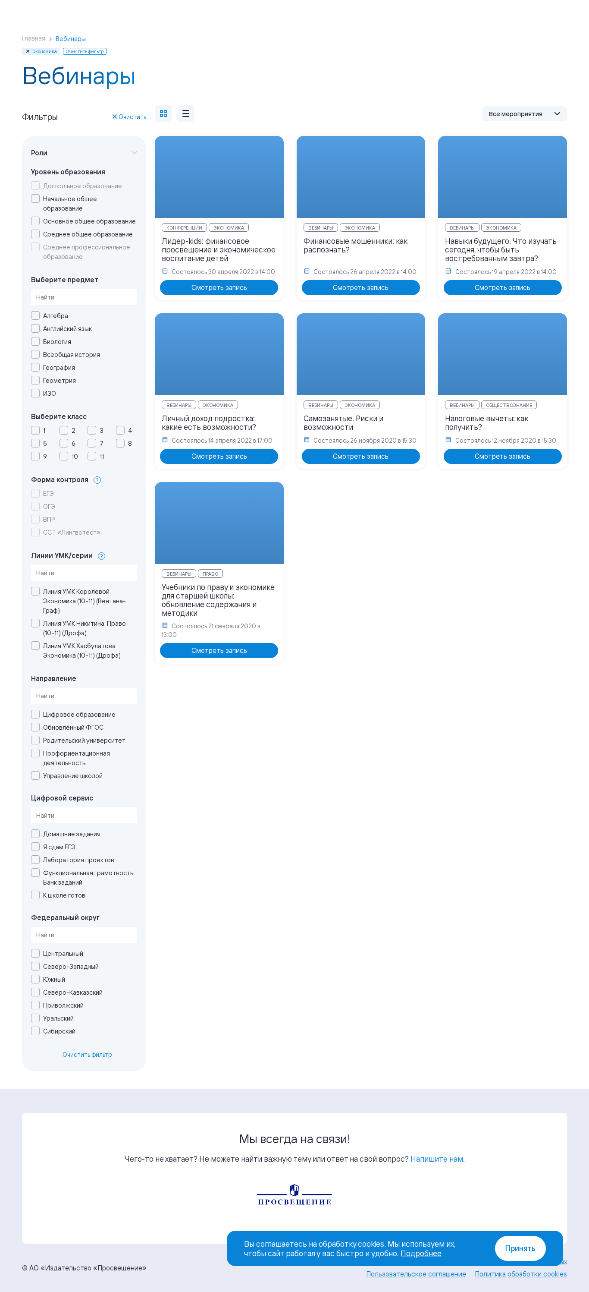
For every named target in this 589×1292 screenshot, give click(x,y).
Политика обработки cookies (521, 1274)
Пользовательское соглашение (416, 1274)
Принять (520, 1248)
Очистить (132, 116)
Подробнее (421, 1253)
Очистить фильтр (87, 1054)
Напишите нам (436, 1158)
